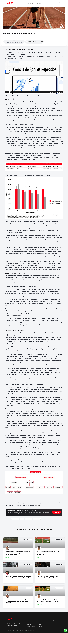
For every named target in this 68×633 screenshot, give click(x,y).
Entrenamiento (10, 42)
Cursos (40, 1)
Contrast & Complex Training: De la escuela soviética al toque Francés (47, 577)
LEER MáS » (7, 557)
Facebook (16, 518)
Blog (30, 1)
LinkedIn (29, 518)
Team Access (24, 1)
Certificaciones (48, 1)
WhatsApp (37, 518)
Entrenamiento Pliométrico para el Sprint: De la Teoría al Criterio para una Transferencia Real (17, 553)
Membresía (39, 3)
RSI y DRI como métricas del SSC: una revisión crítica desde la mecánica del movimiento (48, 553)
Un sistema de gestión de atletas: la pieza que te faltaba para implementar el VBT (18, 577)
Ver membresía (56, 512)
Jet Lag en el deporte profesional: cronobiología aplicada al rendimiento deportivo (16, 601)
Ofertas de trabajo (30, 3)
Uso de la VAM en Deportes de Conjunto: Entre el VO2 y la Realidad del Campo (49, 600)
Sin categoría (18, 42)
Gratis (34, 1)
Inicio (17, 1)
